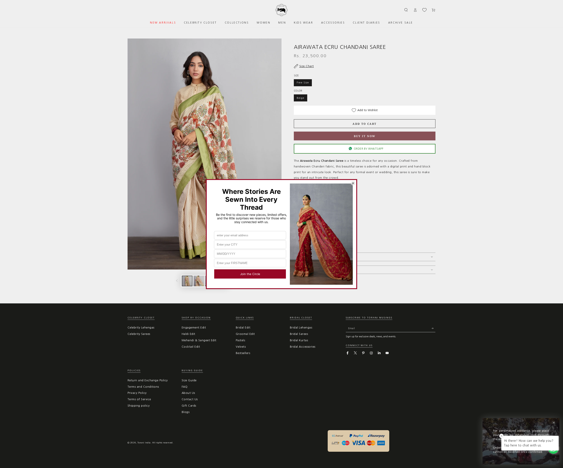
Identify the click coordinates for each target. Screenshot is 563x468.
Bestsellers (243, 353)
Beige (300, 98)
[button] (406, 10)
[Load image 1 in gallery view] (187, 281)
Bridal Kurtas (299, 340)
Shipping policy (139, 405)
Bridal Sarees (299, 333)
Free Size (303, 82)
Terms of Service (139, 399)
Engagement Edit (194, 327)
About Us (188, 392)
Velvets (241, 346)
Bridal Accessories (302, 346)
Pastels (240, 340)
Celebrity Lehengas (141, 327)
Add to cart (365, 124)
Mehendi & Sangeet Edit (199, 340)
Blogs (185, 412)
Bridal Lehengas (301, 327)
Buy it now (365, 136)
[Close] (554, 423)
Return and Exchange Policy (148, 380)
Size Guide (189, 380)
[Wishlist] (424, 10)
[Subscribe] (433, 328)
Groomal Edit (245, 333)
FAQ (184, 386)
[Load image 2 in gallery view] (199, 281)
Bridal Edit (243, 327)
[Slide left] (177, 281)
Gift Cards (189, 405)
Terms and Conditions (143, 386)
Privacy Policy (137, 392)
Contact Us (190, 399)
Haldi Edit (188, 333)
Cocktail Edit (191, 346)
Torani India (144, 443)
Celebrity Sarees (139, 333)
